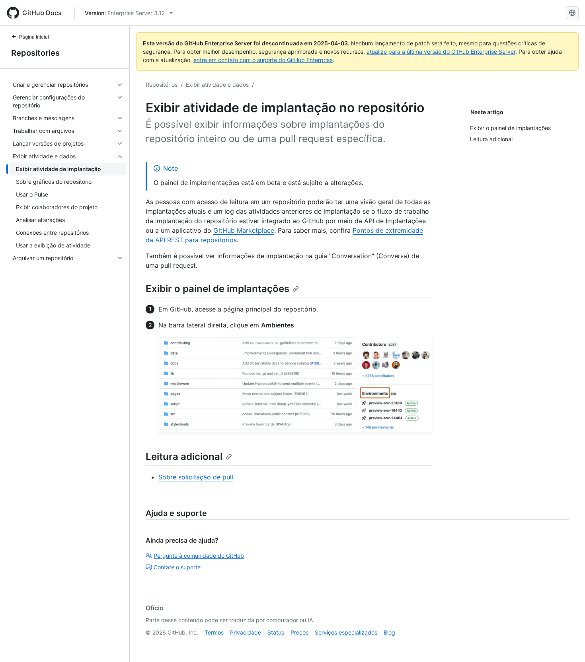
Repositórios (161, 84)
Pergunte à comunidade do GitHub (199, 555)
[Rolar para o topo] (567, 644)
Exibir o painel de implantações (217, 288)
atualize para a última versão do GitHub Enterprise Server (441, 51)
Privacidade (245, 632)
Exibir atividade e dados (217, 84)
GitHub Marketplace (243, 230)
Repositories (35, 53)
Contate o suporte (177, 567)
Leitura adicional (184, 456)
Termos (214, 632)
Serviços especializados (346, 632)
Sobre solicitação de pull (195, 477)
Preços (299, 632)
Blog (389, 632)
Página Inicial (34, 37)
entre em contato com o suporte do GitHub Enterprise (263, 59)
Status (275, 632)
